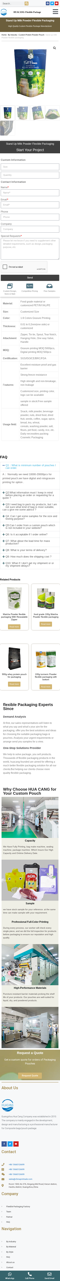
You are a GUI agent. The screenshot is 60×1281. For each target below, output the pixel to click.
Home (4, 35)
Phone (4, 211)
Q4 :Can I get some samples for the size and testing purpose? (31, 517)
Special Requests (11, 236)
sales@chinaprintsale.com (20, 1179)
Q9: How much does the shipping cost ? (28, 556)
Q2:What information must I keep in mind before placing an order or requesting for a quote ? (28, 495)
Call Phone (29, 1278)
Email (4, 199)
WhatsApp (9, 1278)
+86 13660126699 (16, 1164)
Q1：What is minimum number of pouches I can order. (31, 466)
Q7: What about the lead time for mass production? (28, 542)
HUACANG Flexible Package (27, 12)
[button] (30, 466)
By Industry (12, 35)
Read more (14, 627)
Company (6, 223)
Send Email (49, 1278)
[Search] (26, 3)
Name (5, 187)
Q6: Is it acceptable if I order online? (26, 534)
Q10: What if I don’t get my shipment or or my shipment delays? (30, 564)
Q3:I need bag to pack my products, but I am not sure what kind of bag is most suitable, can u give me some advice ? (29, 507)
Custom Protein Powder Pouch (31, 35)
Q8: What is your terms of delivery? (26, 550)
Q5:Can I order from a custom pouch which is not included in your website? (30, 526)
